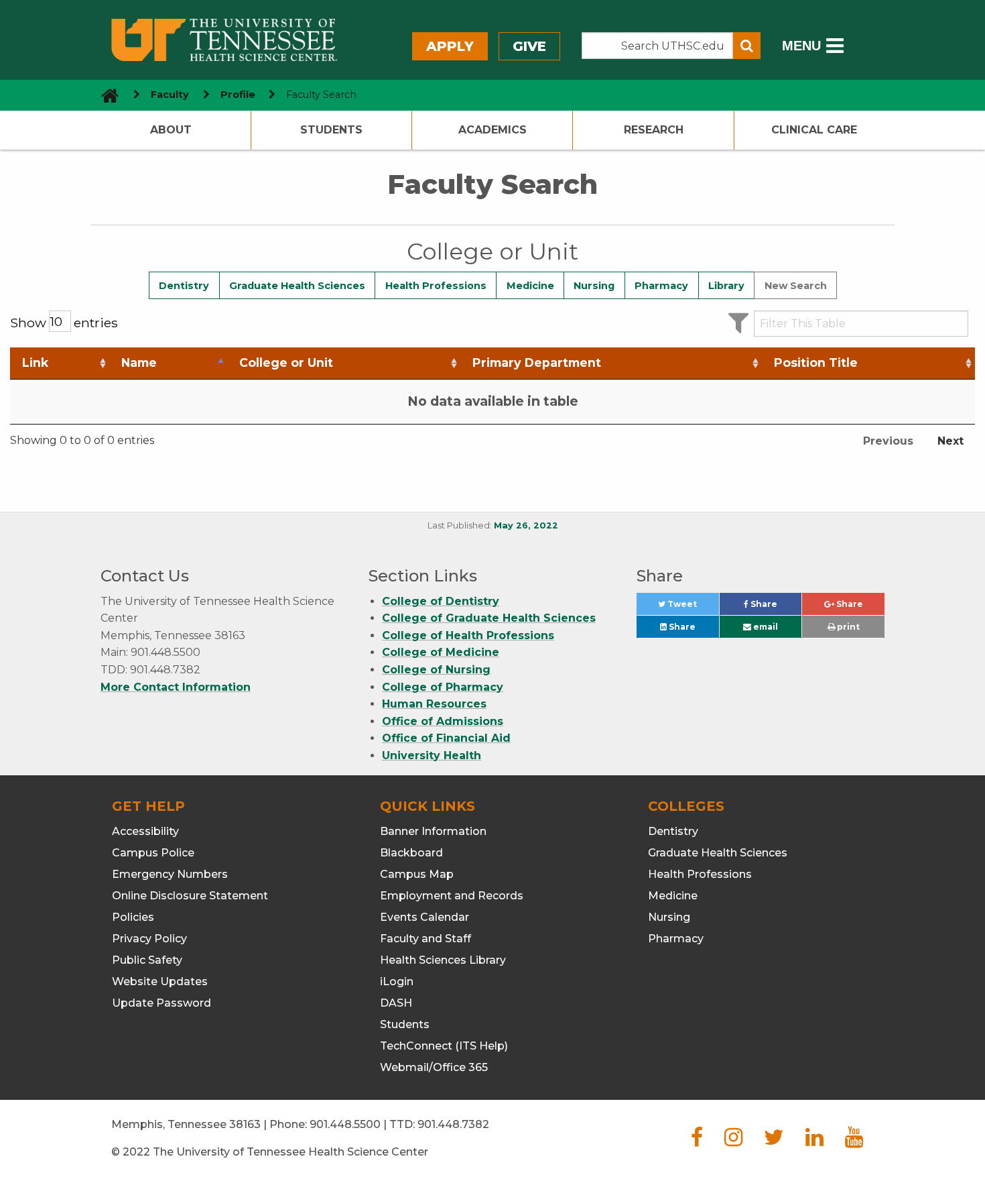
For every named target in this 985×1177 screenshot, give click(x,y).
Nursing (594, 286)
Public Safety (147, 960)
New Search (796, 286)
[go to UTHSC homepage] (104, 95)
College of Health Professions (468, 635)
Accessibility (145, 831)
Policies (133, 917)
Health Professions (435, 286)
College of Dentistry (440, 601)
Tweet (691, 607)
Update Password (161, 1003)
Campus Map (417, 874)
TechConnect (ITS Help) (444, 1046)
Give (529, 46)
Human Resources (434, 703)
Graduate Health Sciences (297, 286)
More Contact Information (176, 687)
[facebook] (697, 1141)
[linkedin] (814, 1141)
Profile (237, 95)
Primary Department (536, 362)
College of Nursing (436, 669)
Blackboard (411, 852)
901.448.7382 (453, 1124)
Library (726, 286)
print (847, 627)
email (764, 627)
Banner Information (433, 831)
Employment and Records (451, 895)
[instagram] (733, 1141)
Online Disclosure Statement (190, 895)
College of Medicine (440, 652)
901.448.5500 (345, 1124)
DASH (396, 1003)
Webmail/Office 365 (434, 1067)
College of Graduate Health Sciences (489, 618)
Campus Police (153, 852)
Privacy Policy (149, 938)
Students (331, 129)
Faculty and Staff (425, 938)
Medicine (530, 286)
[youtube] (854, 1141)
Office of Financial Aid (446, 738)
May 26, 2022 (526, 525)
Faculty (170, 95)
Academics (492, 129)
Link (35, 362)
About (171, 129)
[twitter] (774, 1141)
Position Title (816, 362)
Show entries (64, 323)
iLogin (396, 981)
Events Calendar (424, 917)
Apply (450, 46)
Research (653, 129)
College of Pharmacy (442, 687)
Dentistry (184, 286)
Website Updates (160, 981)
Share (774, 607)
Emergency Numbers (170, 874)
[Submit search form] (747, 45)
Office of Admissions (442, 721)
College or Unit (286, 362)
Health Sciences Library (443, 960)
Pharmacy (661, 286)
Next (950, 441)
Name (139, 362)
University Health (431, 755)
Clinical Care (814, 129)
